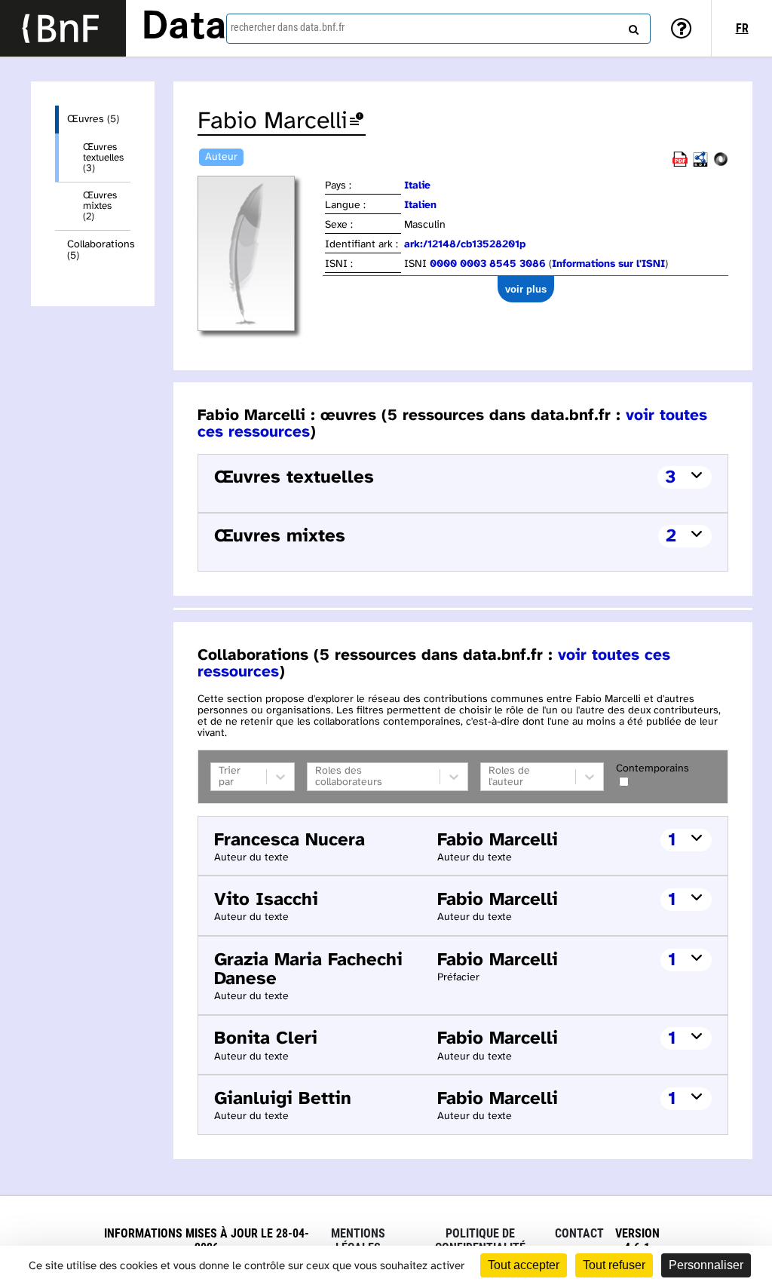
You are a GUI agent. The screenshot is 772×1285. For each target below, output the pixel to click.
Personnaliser (706, 1265)
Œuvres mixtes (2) (100, 206)
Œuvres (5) (93, 119)
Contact (579, 1233)
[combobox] (438, 29)
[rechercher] (631, 26)
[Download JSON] (720, 164)
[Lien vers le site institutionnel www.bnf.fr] (63, 28)
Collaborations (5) (98, 250)
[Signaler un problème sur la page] (357, 121)
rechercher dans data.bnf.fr (288, 27)
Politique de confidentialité (480, 1240)
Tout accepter (523, 1265)
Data (184, 28)
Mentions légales (358, 1240)
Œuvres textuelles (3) (103, 157)
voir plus (526, 289)
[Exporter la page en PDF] (680, 164)
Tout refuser (614, 1265)
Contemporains (652, 768)
